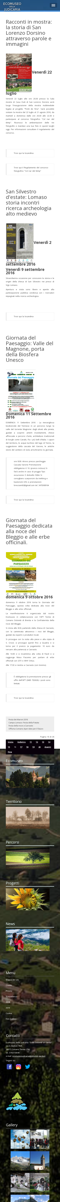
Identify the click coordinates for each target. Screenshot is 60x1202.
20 (39, 747)
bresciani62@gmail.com (24, 485)
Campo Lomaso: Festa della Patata (24, 722)
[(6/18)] (39, 1183)
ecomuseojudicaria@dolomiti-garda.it (28, 1056)
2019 (8, 1007)
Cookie (9, 1013)
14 (49, 742)
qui (20, 153)
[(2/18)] (39, 1139)
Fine (10, 752)
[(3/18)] (20, 1161)
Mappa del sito (12, 979)
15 (9, 747)
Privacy (9, 991)
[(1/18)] (20, 1139)
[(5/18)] (20, 1183)
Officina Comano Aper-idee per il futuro (26, 728)
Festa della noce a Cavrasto (21, 725)
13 (43, 742)
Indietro (21, 742)
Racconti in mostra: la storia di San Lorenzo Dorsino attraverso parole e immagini (29, 32)
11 (31, 742)
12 (37, 742)
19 (33, 747)
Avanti (48, 747)
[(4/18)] (39, 1161)
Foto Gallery (11, 1019)
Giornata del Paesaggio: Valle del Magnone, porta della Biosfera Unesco (29, 348)
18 (27, 747)
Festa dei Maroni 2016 (18, 719)
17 (21, 747)
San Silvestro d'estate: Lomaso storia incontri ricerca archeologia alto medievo (28, 202)
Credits (9, 985)
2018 (8, 1002)
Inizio (10, 742)
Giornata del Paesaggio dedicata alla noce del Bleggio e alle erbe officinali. (29, 531)
